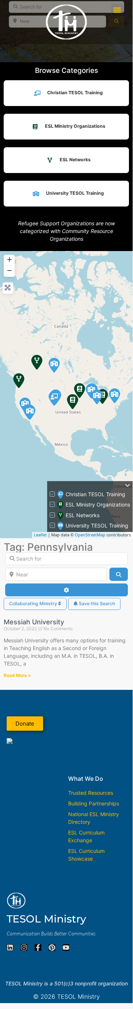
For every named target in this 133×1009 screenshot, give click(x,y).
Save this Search (96, 603)
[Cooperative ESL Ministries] (36, 362)
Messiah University (34, 622)
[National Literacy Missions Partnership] (54, 398)
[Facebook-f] (38, 947)
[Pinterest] (52, 947)
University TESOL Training (75, 193)
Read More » (17, 675)
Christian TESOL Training (75, 92)
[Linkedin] (10, 947)
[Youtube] (66, 947)
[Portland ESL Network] (18, 380)
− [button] (9, 270)
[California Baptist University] (29, 412)
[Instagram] (24, 947)
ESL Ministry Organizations (75, 126)
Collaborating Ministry (33, 603)
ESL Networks (75, 159)
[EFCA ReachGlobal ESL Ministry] (79, 390)
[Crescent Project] (72, 401)
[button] (117, 10)
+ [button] (9, 259)
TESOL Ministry (46, 919)
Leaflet (40, 534)
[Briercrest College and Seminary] (54, 365)
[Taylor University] (97, 396)
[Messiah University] (114, 395)
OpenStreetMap (90, 534)
